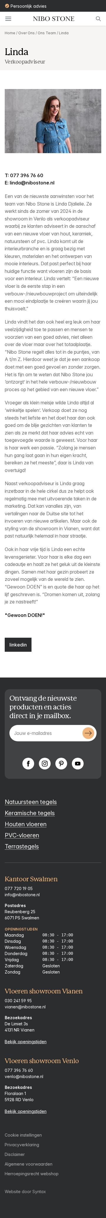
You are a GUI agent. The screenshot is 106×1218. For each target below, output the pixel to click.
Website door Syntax (25, 1191)
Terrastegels (22, 846)
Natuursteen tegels (31, 801)
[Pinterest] (61, 763)
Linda (64, 33)
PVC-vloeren (22, 835)
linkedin (18, 645)
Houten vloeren (26, 824)
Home (10, 33)
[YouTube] (78, 763)
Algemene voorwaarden (28, 1163)
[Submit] (88, 733)
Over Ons (26, 33)
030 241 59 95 (18, 1000)
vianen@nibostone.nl (25, 1006)
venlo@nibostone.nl (24, 1076)
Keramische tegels (30, 813)
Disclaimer (15, 1154)
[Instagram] (45, 763)
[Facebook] (28, 763)
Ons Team (47, 33)
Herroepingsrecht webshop (32, 1173)
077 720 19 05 (19, 888)
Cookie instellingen (23, 1135)
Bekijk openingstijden (26, 1041)
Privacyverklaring (22, 1144)
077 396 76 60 (19, 1070)
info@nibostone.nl (22, 894)
